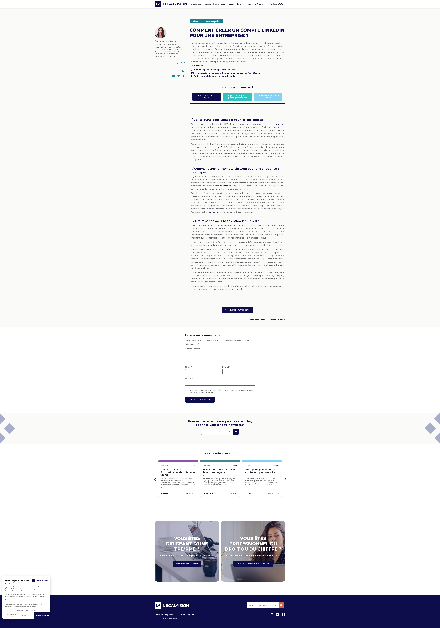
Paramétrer (26, 615)
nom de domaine (223, 186)
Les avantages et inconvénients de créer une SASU (178, 472)
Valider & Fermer (42, 615)
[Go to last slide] (155, 479)
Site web (189, 379)
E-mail (226, 367)
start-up (279, 124)
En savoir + (166, 493)
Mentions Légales (186, 615)
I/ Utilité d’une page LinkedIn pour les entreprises (214, 70)
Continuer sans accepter (10, 615)
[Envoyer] (236, 432)
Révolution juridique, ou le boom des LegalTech (219, 471)
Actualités (196, 4)
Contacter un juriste (164, 615)
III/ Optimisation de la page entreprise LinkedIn (213, 76)
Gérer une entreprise (206, 21)
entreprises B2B (217, 147)
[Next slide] (284, 479)
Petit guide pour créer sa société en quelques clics (260, 471)
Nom (188, 367)
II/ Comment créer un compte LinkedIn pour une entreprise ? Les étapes (225, 73)
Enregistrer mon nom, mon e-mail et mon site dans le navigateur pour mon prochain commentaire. (221, 391)
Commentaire (193, 349)
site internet (213, 212)
